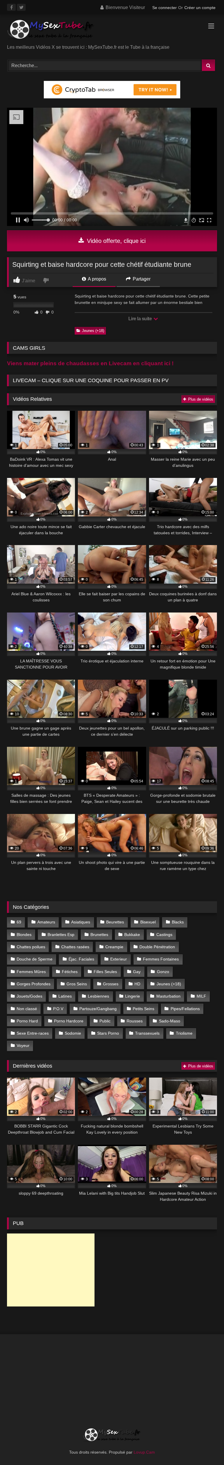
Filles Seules (105, 971)
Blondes (24, 934)
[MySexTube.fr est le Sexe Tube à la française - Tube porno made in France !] (112, 31)
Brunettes (99, 934)
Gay (137, 971)
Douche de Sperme (34, 959)
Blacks (178, 922)
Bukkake (132, 934)
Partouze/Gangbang (98, 1008)
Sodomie (73, 1033)
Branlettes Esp (61, 934)
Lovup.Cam (144, 1452)
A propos (96, 278)
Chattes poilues (31, 946)
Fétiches (70, 971)
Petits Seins (143, 1008)
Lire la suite (140, 318)
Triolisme (184, 1033)
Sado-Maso (169, 1021)
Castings (164, 934)
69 (19, 922)
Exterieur (118, 959)
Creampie (114, 946)
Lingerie (132, 996)
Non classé (27, 1008)
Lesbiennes (98, 996)
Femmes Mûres (31, 971)
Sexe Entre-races (33, 1033)
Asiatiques (80, 922)
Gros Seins (76, 984)
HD (137, 984)
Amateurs (46, 922)
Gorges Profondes (33, 984)
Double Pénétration (157, 946)
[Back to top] (206, 1447)
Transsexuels (147, 1033)
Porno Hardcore (68, 1021)
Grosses (110, 984)
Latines (65, 996)
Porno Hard (27, 1021)
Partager (141, 278)
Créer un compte (200, 7)
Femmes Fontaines (161, 959)
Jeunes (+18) (93, 330)
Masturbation (168, 996)
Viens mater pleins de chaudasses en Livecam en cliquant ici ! (90, 363)
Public (105, 1021)
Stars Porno (108, 1033)
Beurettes (115, 922)
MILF (201, 996)
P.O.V (58, 1008)
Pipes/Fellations (185, 1008)
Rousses (135, 1021)
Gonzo (163, 971)
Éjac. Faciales (81, 959)
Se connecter (164, 7)
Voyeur (23, 1045)
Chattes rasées (75, 946)
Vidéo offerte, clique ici (115, 241)
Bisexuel (148, 922)
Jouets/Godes (29, 996)
